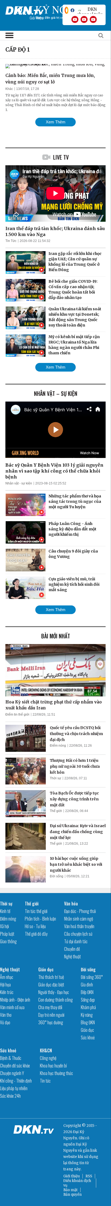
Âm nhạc (6, 977)
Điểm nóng (58, 745)
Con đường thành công (55, 999)
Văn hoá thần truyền (79, 926)
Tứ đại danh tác (76, 941)
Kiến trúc (6, 992)
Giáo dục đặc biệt (51, 984)
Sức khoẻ (88, 1037)
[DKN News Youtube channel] (74, 19)
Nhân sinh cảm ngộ (78, 918)
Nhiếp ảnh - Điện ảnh (15, 999)
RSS (88, 1176)
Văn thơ (5, 1015)
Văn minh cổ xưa (12, 1007)
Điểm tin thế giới (17, 714)
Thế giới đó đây (36, 934)
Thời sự (55, 778)
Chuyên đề (72, 949)
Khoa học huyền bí (53, 1065)
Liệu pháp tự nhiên (13, 1088)
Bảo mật (70, 1190)
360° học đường (50, 1022)
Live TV (61, 157)
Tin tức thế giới (36, 911)
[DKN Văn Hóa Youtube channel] (93, 19)
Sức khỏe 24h (10, 1096)
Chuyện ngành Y (12, 1073)
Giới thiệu (71, 1176)
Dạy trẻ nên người (51, 1015)
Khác (9, 89)
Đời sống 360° (92, 977)
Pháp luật (7, 934)
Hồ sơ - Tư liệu (35, 926)
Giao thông (8, 941)
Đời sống (56, 876)
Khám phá (88, 1007)
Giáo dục (46, 969)
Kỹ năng (87, 1015)
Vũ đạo (5, 1022)
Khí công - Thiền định (16, 1080)
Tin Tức (10, 241)
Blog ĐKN (88, 1022)
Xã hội (4, 926)
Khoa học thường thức (56, 1073)
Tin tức (45, 1080)
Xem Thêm (55, 122)
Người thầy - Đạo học (53, 992)
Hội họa (5, 984)
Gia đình (87, 984)
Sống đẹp (88, 999)
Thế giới (56, 811)
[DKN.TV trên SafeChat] (66, 10)
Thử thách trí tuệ (51, 977)
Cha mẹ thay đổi (50, 1007)
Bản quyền (72, 1194)
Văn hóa (71, 903)
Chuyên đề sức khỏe (15, 1065)
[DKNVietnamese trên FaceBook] (72, 10)
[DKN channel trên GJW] (90, 10)
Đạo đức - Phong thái (80, 911)
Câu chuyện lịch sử (78, 934)
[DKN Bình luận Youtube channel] (84, 19)
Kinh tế (5, 911)
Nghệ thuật (72, 956)
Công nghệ (48, 1058)
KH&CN (46, 1050)
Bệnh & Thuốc (10, 1058)
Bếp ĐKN (87, 992)
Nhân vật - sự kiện (18, 483)
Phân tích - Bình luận (40, 918)
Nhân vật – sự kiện (55, 393)
